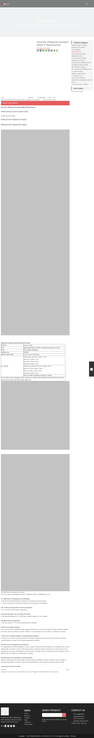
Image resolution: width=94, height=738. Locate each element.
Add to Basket (45, 48)
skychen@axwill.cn (78, 716)
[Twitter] (5, 726)
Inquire (39, 48)
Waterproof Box (6, 672)
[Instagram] (11, 726)
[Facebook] (1, 726)
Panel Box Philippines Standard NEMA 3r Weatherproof (42, 672)
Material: (30, 97)
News (26, 720)
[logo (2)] (5, 711)
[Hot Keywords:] (64, 715)
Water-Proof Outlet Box (18, 672)
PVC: (54, 97)
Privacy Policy (28, 724)
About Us (27, 715)
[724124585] (91, 364)
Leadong (66, 736)
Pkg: (44, 97)
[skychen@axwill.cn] (91, 374)
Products (27, 718)
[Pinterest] (14, 726)
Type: (2, 97)
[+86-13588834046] (91, 369)
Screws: (49, 97)
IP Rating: (40, 97)
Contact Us (27, 722)
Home (26, 713)
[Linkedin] (3, 726)
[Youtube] (8, 726)
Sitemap (73, 736)
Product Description (9, 103)
